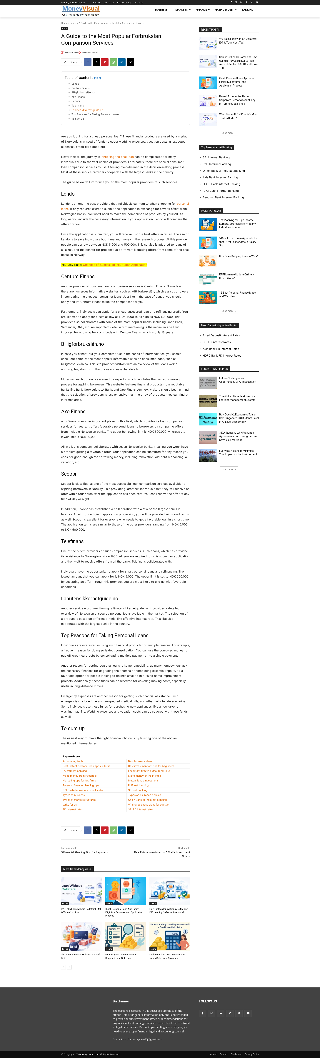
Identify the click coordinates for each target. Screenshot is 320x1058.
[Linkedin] (241, 3)
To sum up (77, 118)
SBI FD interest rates (140, 809)
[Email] (130, 62)
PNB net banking (138, 785)
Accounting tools (73, 761)
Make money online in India (144, 775)
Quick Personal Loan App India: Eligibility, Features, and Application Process (124, 912)
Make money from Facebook (80, 775)
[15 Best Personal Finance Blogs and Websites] (208, 297)
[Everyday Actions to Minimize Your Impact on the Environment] (208, 455)
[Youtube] (257, 3)
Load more (228, 132)
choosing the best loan (118, 157)
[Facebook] (231, 3)
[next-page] (69, 967)
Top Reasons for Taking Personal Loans (95, 114)
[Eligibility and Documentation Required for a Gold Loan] (125, 936)
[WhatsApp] (113, 62)
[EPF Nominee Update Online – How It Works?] (208, 279)
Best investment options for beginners (151, 766)
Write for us (70, 804)
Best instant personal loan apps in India (86, 766)
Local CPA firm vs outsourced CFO (149, 770)
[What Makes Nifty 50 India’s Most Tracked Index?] (208, 119)
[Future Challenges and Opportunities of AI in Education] (208, 383)
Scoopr (75, 101)
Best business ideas (140, 761)
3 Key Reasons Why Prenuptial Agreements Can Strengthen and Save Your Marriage (238, 436)
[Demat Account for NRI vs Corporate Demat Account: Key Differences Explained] (208, 101)
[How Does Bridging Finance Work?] (208, 261)
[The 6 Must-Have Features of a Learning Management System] (208, 401)
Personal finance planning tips (81, 785)
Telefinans (77, 105)
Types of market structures (79, 799)
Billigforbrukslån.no (82, 92)
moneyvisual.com (89, 1054)
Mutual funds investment (143, 780)
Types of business (74, 794)
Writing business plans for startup (148, 804)
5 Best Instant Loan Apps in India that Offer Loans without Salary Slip (238, 242)
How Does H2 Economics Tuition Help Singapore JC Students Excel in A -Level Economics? (239, 418)
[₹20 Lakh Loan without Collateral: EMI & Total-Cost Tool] (81, 891)
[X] (251, 3)
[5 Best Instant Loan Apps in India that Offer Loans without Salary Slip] (208, 243)
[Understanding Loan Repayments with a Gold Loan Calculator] (169, 936)
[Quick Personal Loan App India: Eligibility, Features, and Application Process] (125, 891)
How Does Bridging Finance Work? (239, 256)
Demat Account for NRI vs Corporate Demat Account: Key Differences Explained (237, 100)
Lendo (75, 83)
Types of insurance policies (144, 794)
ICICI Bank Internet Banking (221, 190)
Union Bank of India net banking (147, 799)
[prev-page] (63, 967)
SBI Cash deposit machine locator (83, 790)
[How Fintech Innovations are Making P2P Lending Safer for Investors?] (169, 891)
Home (64, 23)
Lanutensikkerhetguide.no (87, 110)
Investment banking (75, 770)
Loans (73, 23)
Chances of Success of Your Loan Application (115, 265)
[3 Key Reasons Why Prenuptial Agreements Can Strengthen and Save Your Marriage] (208, 437)
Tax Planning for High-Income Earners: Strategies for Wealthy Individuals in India (237, 224)
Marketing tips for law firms (79, 780)
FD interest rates (73, 809)
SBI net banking (137, 790)
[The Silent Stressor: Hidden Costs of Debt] (81, 936)
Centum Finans (80, 88)
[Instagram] (236, 3)
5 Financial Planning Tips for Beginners (84, 852)
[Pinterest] (246, 3)
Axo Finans (78, 96)
